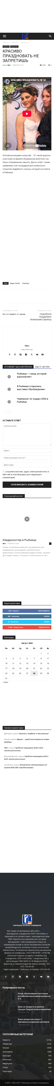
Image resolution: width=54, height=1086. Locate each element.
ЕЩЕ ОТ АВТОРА (42, 367)
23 (48, 668)
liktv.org (43, 931)
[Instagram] (16, 354)
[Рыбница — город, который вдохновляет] (9, 376)
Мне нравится (44, 611)
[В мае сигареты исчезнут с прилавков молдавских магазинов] (9, 1022)
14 (34, 663)
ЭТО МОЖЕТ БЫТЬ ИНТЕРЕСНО (18, 367)
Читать (47, 616)
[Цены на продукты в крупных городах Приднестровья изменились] (9, 1010)
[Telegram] (23, 71)
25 (13, 673)
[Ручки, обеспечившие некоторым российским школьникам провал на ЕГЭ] (9, 996)
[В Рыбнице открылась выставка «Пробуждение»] (9, 389)
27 (27, 673)
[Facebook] (5, 71)
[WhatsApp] (35, 71)
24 (6, 673)
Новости (15, 42)
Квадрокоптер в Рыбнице (19, 540)
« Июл (5, 682)
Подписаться (44, 627)
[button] (4, 36)
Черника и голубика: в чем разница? (34, 733)
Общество (24, 42)
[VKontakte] (38, 354)
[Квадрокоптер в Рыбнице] (27, 519)
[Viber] (29, 71)
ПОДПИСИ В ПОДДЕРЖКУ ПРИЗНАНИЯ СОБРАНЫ (40, 317)
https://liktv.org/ (27, 349)
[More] (41, 71)
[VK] (11, 71)
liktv (9, 65)
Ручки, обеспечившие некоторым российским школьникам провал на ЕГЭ (34, 996)
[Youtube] (43, 354)
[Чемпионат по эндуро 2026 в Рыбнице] (9, 401)
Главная (6, 42)
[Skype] (21, 354)
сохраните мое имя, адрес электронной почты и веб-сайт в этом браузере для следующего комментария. (26, 474)
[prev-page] (4, 411)
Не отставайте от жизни (14, 314)
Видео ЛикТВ (15, 283)
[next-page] (8, 411)
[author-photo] (27, 342)
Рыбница (25, 283)
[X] (17, 71)
